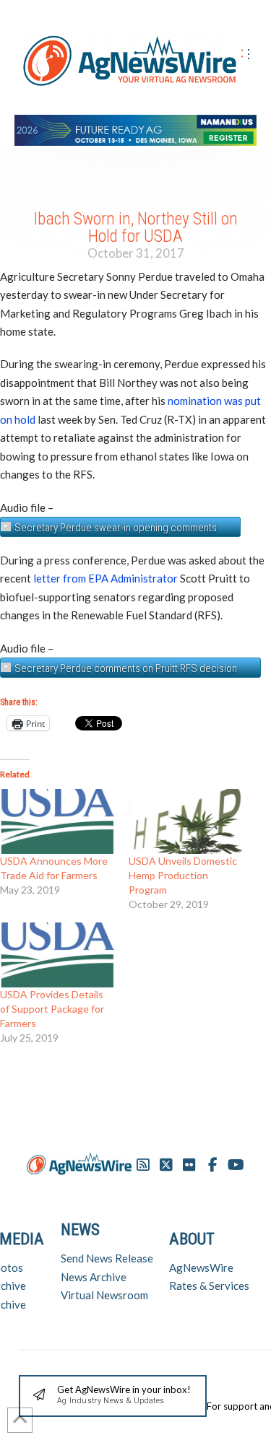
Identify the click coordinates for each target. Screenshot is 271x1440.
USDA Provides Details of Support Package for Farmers (52, 1008)
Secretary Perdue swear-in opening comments (115, 527)
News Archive (93, 1276)
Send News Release (107, 1258)
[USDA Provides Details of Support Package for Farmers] (57, 954)
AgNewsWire (201, 1267)
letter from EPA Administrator (105, 578)
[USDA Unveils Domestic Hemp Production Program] (186, 821)
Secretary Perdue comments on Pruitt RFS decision (125, 668)
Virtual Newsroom (104, 1294)
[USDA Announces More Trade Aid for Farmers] (57, 821)
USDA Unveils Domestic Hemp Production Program (183, 875)
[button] (113, 1396)
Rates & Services (209, 1285)
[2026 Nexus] (135, 128)
